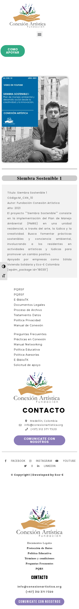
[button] (40, 34)
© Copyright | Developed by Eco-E (37, 475)
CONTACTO (44, 410)
